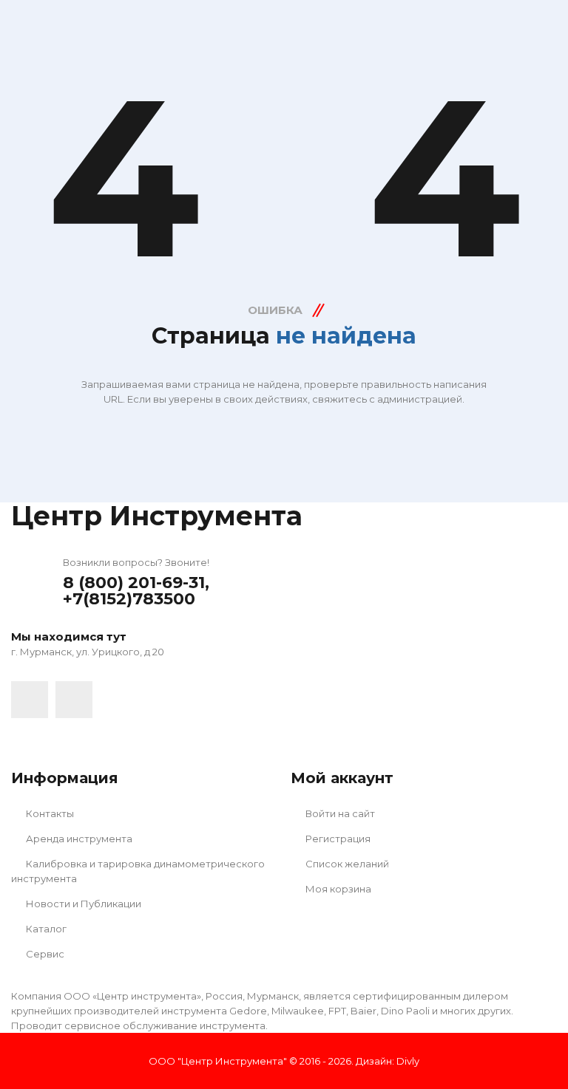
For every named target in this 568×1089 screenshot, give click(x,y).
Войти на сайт (339, 813)
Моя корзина (337, 889)
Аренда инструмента (78, 838)
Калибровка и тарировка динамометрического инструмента (138, 871)
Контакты (49, 813)
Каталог (45, 929)
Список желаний (346, 864)
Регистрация (337, 838)
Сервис (44, 954)
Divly (407, 1061)
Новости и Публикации (82, 903)
